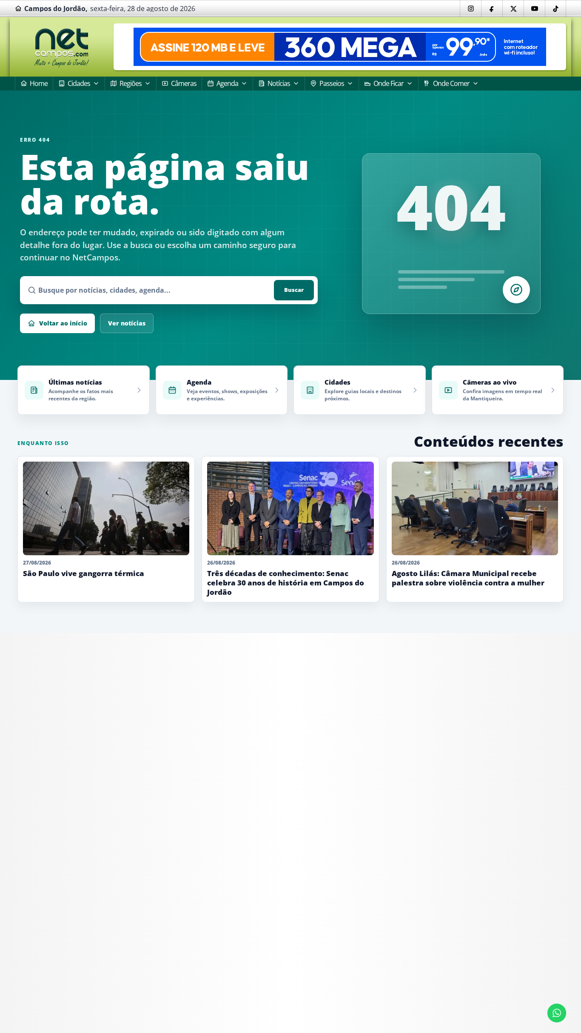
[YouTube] (534, 8)
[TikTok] (555, 8)
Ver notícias (126, 323)
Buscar (294, 290)
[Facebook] (491, 8)
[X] (513, 8)
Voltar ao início (63, 323)
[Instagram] (470, 8)
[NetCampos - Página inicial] (61, 47)
